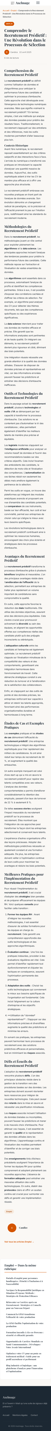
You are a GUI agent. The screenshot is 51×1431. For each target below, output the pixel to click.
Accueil (6, 10)
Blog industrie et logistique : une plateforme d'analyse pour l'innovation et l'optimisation (24, 1368)
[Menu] (38, 3)
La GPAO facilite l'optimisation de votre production (25, 1324)
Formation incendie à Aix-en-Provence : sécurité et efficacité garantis (25, 1334)
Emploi (14, 10)
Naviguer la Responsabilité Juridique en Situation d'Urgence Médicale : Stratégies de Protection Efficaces (25, 1293)
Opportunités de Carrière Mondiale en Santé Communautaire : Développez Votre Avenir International (24, 1344)
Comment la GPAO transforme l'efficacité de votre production (20, 1315)
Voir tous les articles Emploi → (19, 1241)
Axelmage (20, 3)
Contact (34, 1415)
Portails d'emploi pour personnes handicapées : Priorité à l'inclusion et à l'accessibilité (24, 1281)
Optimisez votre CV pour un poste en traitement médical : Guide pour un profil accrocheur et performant (23, 1356)
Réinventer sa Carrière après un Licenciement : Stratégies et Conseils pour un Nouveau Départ (23, 1305)
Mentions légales (20, 1415)
